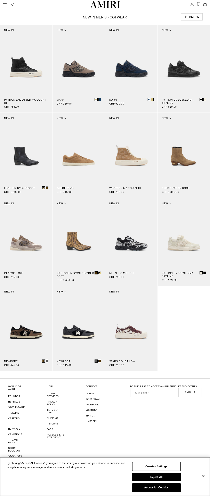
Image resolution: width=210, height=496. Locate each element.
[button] (5, 4)
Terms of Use (53, 411)
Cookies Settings (156, 466)
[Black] (201, 99)
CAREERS (13, 418)
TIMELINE (13, 413)
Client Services (53, 394)
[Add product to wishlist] (46, 30)
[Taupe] (96, 99)
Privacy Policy (52, 403)
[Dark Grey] (47, 361)
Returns (52, 423)
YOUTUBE (91, 410)
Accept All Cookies (156, 487)
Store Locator (14, 449)
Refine (194, 16)
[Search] (13, 5)
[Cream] (205, 99)
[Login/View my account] (192, 5)
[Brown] (47, 188)
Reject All (156, 477)
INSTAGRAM (93, 399)
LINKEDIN (91, 421)
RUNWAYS (14, 429)
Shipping (52, 418)
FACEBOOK (92, 404)
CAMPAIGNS (15, 434)
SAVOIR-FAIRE (16, 407)
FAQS (50, 429)
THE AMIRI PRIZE (14, 441)
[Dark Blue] (100, 99)
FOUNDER (14, 396)
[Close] (203, 476)
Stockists (15, 456)
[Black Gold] (43, 188)
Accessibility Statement (55, 436)
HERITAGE (14, 401)
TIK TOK (90, 415)
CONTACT (91, 393)
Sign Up (190, 392)
